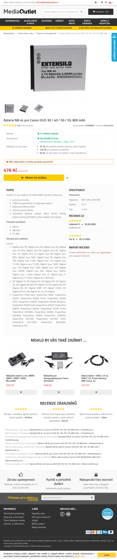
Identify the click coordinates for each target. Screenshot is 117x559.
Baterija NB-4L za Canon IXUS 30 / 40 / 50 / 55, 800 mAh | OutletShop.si (61, 429)
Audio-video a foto (30, 22)
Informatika (12, 20)
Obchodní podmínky (14, 513)
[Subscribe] (92, 497)
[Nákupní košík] (102, 2)
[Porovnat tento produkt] (67, 177)
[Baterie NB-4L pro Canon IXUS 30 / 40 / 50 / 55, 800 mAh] (58, 68)
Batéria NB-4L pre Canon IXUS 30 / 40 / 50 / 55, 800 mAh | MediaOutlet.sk (70, 443)
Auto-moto (72, 22)
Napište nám (38, 513)
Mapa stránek (39, 527)
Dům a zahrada (87, 22)
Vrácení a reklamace (14, 523)
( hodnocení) (25, 125)
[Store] (111, 2)
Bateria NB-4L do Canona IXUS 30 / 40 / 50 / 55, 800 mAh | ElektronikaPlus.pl (64, 464)
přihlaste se (83, 252)
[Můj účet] (97, 2)
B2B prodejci (38, 523)
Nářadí (59, 20)
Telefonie (46, 20)
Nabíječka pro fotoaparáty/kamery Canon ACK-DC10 (56, 378)
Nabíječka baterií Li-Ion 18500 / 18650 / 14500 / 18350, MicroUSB (20, 378)
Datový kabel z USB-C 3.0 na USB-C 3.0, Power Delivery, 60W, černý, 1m (94, 378)
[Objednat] (106, 2)
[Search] (81, 12)
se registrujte (104, 252)
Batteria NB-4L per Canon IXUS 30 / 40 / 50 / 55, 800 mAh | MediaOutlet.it (68, 453)
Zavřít (106, 555)
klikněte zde (79, 556)
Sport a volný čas (104, 22)
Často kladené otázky (14, 520)
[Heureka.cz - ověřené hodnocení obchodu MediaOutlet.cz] (107, 513)
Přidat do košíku (36, 177)
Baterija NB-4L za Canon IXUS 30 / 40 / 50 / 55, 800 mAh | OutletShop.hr (62, 433)
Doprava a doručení (14, 516)
